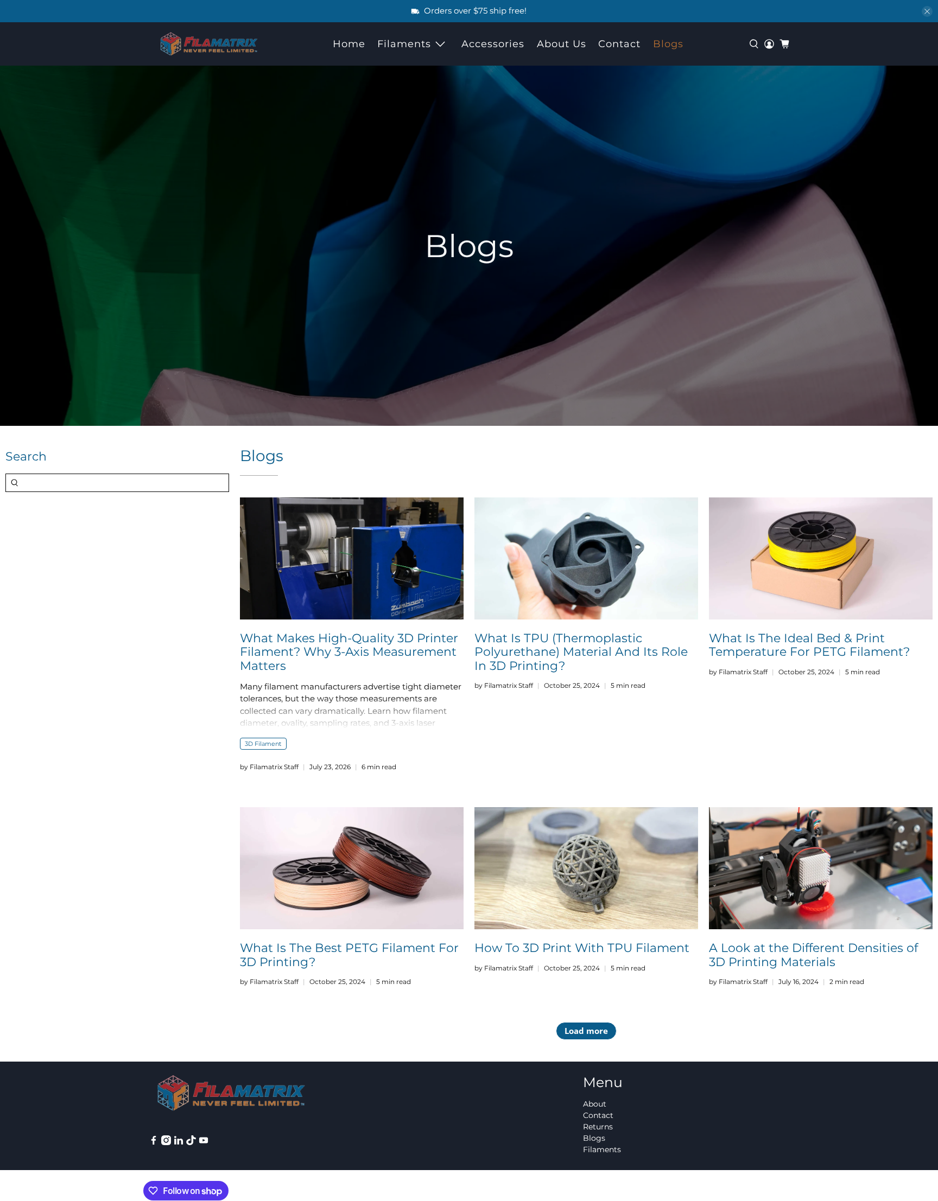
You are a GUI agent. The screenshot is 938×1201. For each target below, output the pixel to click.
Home (349, 44)
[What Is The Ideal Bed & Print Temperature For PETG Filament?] (821, 558)
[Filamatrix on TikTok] (191, 1142)
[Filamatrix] (209, 44)
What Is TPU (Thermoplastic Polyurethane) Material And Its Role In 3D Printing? (581, 651)
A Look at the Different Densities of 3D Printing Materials (813, 954)
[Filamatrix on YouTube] (203, 1142)
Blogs (668, 44)
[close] (927, 11)
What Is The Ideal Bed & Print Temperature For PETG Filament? (809, 644)
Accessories (492, 44)
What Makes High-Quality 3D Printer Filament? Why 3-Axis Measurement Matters (349, 651)
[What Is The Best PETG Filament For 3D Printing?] (352, 868)
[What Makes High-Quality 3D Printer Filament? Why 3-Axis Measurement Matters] (352, 558)
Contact (619, 44)
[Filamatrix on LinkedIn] (178, 1142)
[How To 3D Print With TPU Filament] (586, 868)
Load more (586, 1030)
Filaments (404, 44)
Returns (598, 1127)
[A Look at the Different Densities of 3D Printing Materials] (821, 868)
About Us (561, 44)
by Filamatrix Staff (269, 767)
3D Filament (263, 744)
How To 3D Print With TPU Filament (581, 947)
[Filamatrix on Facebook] (154, 1142)
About (594, 1104)
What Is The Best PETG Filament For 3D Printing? (349, 954)
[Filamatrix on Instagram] (166, 1142)
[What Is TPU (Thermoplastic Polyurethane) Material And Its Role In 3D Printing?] (586, 558)
